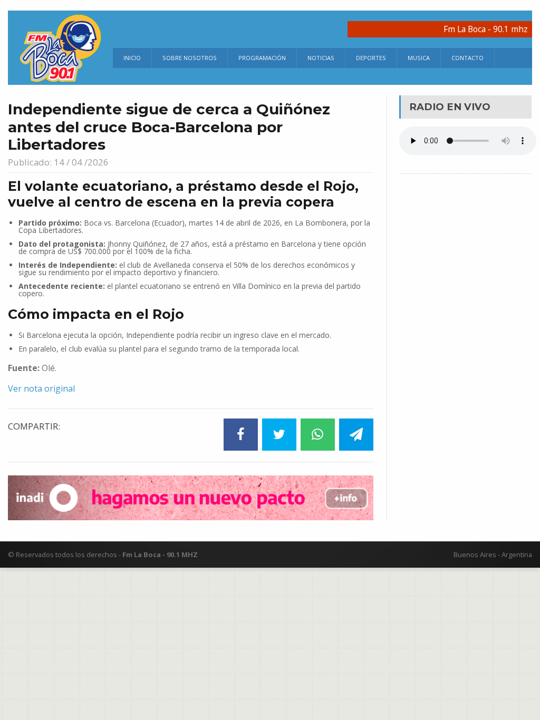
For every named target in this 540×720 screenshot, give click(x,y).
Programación (262, 58)
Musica (419, 58)
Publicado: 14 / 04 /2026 (58, 162)
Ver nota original (41, 388)
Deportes (371, 58)
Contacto (467, 58)
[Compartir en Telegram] (356, 435)
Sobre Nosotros (189, 58)
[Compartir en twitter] (279, 435)
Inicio (132, 58)
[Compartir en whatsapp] (318, 435)
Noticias (320, 58)
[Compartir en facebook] (241, 435)
